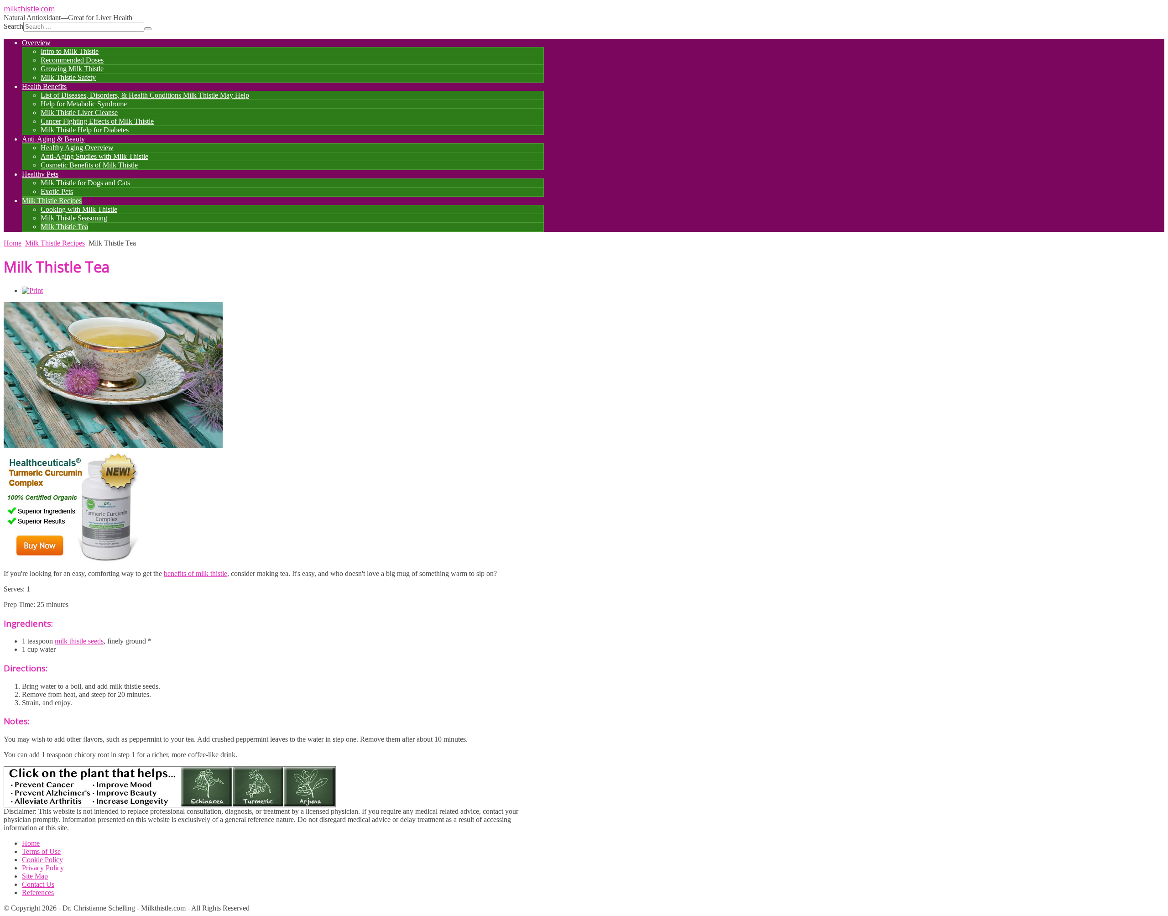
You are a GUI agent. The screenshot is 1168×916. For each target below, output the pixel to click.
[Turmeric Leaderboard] (170, 805)
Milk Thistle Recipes (55, 243)
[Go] (147, 28)
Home (12, 243)
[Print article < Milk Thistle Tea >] (32, 290)
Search (13, 26)
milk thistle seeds (79, 641)
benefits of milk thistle (195, 573)
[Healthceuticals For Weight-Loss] (72, 560)
